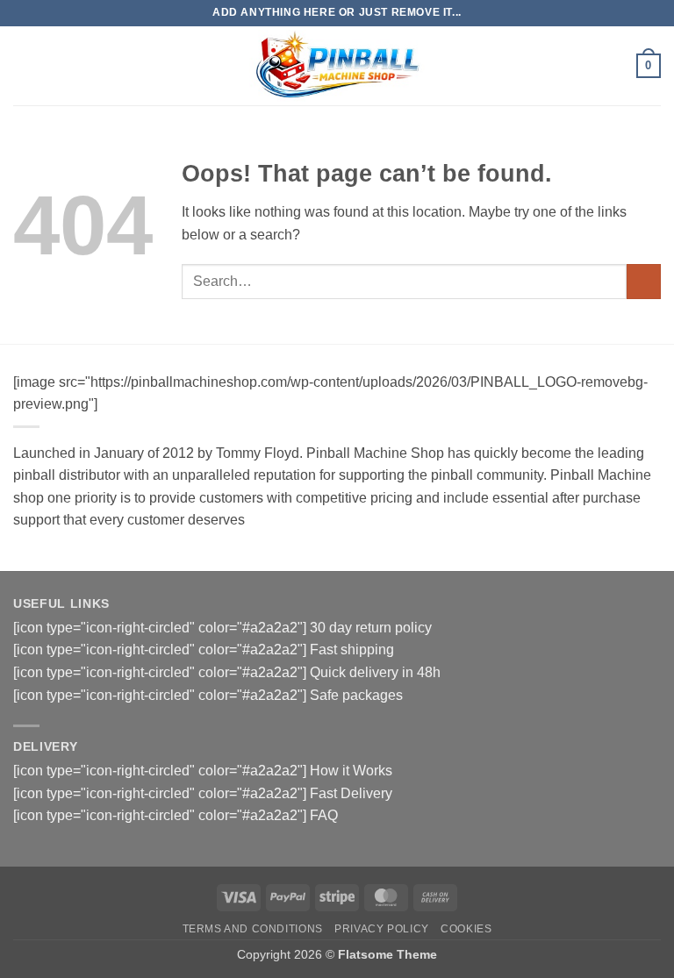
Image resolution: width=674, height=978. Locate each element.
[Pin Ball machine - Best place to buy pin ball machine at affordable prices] (337, 65)
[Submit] (644, 281)
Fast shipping (352, 649)
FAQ (324, 815)
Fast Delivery (351, 793)
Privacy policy (381, 929)
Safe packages (356, 695)
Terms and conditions (253, 929)
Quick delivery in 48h (375, 672)
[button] (23, 65)
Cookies (466, 929)
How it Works (351, 770)
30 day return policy (371, 627)
